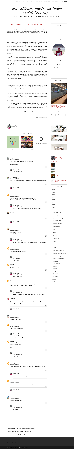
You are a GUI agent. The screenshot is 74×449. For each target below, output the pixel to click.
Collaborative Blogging (54, 116)
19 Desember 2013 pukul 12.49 (17, 374)
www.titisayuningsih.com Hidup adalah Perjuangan (37, 10)
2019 (53, 200)
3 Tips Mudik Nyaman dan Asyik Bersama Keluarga (61, 158)
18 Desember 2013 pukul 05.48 (14, 196)
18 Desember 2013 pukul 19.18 (14, 317)
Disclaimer (26, 447)
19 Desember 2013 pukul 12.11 (14, 364)
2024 (53, 192)
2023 (53, 194)
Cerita (13, 119)
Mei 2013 (55, 271)
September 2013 (56, 264)
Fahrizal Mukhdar (13, 177)
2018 (60, 116)
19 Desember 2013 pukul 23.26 (14, 382)
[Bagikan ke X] (42, 117)
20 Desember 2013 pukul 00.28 (17, 391)
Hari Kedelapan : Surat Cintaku (58, 258)
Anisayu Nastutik (13, 228)
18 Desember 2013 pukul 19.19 (17, 240)
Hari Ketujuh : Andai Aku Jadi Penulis (59, 259)
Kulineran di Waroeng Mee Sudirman (60, 165)
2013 (11, 119)
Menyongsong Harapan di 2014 (59, 214)
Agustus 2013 (55, 266)
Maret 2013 (55, 274)
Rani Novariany (13, 324)
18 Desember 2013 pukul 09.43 (14, 230)
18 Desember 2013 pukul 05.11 (14, 159)
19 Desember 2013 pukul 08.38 (17, 335)
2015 (53, 207)
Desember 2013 (56, 212)
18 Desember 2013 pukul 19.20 (17, 274)
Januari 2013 (55, 278)
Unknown (12, 194)
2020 (53, 199)
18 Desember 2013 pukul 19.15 (17, 171)
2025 (53, 190)
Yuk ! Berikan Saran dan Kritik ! (58, 248)
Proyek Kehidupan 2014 (57, 256)
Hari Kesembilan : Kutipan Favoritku (59, 255)
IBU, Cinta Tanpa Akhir (57, 220)
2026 (53, 189)
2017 (53, 204)
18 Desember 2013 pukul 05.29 (14, 178)
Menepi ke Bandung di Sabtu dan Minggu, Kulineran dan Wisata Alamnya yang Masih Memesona (58, 106)
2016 (53, 205)
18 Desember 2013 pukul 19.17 (17, 206)
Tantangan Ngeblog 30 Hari (20, 119)
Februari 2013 (55, 276)
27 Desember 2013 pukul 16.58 (17, 407)
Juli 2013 (54, 268)
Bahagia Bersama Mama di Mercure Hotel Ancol (60, 176)
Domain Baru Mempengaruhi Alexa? (60, 181)
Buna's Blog (12, 363)
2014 (53, 209)
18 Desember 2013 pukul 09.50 (14, 249)
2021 (53, 197)
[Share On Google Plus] (46, 117)
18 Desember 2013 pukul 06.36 (14, 214)
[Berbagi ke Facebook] (40, 117)
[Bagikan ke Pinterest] (44, 117)
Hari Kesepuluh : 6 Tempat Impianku (59, 253)
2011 (53, 281)
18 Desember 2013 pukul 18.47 (14, 299)
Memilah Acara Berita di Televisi (59, 218)
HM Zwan (12, 212)
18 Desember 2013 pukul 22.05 (14, 342)
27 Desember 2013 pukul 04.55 (14, 398)
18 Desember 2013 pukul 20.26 (14, 326)
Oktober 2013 (55, 263)
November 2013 (56, 261)
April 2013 (55, 273)
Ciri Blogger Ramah (55, 161)
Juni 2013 (54, 269)
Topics (11, 158)
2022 (53, 195)
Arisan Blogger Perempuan (60, 114)
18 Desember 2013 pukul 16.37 (14, 265)
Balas (46, 166)
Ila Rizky (11, 397)
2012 (53, 279)
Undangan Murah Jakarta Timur (59, 171)
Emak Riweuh (12, 298)
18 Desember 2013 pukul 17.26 (14, 282)
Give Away (53, 114)
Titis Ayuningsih (16, 169)
